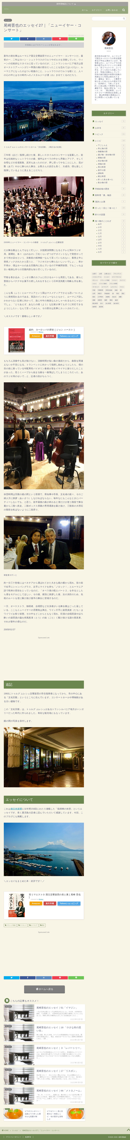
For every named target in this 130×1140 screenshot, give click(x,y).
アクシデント (117, 273)
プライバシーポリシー (13, 1137)
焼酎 (120, 296)
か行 (111, 227)
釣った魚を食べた (111, 179)
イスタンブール (97, 277)
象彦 (116, 300)
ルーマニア (34, 925)
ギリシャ (95, 280)
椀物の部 (111, 158)
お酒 (100, 273)
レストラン (114, 287)
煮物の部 (111, 164)
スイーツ (122, 280)
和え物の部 (111, 148)
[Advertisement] (44, 657)
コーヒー (114, 280)
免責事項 (28, 1137)
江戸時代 (100, 296)
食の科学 (116, 303)
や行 (111, 246)
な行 (111, 236)
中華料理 (100, 290)
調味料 (111, 173)
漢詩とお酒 (109, 202)
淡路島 (108, 296)
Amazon (36, 336)
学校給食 (107, 293)
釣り (101, 303)
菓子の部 (111, 170)
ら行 (111, 249)
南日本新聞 (16, 809)
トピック (110, 134)
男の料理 (111, 167)
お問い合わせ (112, 10)
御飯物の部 (111, 152)
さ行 (111, 230)
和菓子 (100, 293)
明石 (117, 293)
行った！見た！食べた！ (110, 208)
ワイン (122, 287)
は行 (111, 240)
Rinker (41, 332)
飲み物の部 (111, 183)
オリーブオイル (116, 277)
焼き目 (114, 296)
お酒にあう (107, 273)
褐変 (105, 300)
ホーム (85, 10)
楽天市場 (50, 336)
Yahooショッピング (69, 336)
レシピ (110, 141)
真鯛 (94, 300)
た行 (111, 233)
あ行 (111, 224)
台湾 (94, 293)
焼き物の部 (111, 161)
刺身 (116, 290)
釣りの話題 (109, 214)
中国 (94, 290)
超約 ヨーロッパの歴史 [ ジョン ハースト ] (53, 330)
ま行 (111, 243)
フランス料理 (113, 283)
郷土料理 (111, 176)
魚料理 (94, 306)
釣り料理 (108, 303)
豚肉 (111, 300)
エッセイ (8, 20)
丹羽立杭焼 (109, 290)
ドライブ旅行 (103, 283)
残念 (94, 296)
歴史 (43, 925)
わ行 (111, 252)
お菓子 (94, 273)
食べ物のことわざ (109, 221)
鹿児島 (101, 306)
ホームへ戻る (46, 989)
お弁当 (109, 128)
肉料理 (100, 300)
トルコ (94, 283)
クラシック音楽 (10, 925)
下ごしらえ (111, 145)
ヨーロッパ (23, 925)
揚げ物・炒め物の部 (111, 155)
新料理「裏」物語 (109, 195)
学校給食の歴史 (109, 189)
